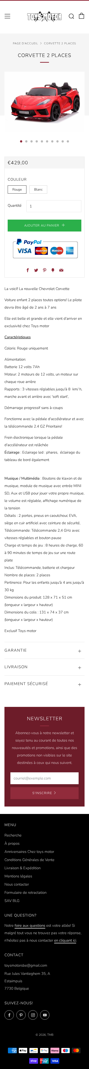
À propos (12, 843)
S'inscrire (42, 793)
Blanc (38, 189)
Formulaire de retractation (25, 892)
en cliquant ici (65, 940)
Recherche (13, 835)
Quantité (15, 205)
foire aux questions (30, 925)
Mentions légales (18, 876)
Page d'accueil (25, 43)
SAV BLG (12, 900)
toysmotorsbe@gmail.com (25, 965)
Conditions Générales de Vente (29, 859)
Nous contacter (16, 884)
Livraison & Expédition (22, 868)
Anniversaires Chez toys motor (29, 851)
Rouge (17, 189)
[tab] (21, 141)
